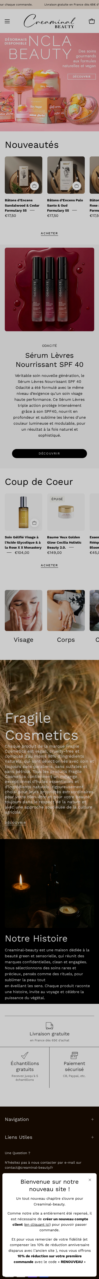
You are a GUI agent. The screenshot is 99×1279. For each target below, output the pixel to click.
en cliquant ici (37, 1224)
